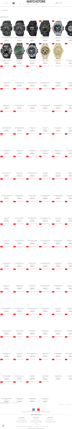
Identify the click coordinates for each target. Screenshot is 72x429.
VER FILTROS (6, 10)
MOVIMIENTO (38, 13)
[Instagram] (38, 410)
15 (68, 18)
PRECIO (3, 13)
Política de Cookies (36, 426)
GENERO (46, 13)
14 (66, 18)
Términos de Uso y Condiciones (20, 426)
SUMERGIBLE (64, 13)
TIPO (28, 13)
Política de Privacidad (29, 426)
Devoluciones (43, 426)
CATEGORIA (21, 13)
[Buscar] (14, 3)
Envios (48, 426)
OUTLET (32, 4)
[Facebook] (33, 410)
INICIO (20, 4)
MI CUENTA (36, 4)
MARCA (12, 13)
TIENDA (28, 4)
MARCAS (24, 4)
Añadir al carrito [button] (6, 40)
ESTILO (54, 13)
